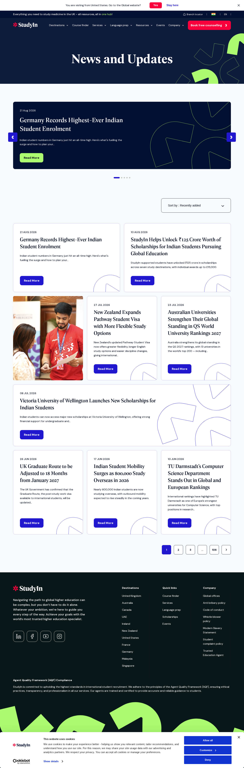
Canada (126, 610)
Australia (127, 603)
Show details (51, 761)
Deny (208, 759)
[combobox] (196, 205)
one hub (107, 14)
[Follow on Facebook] (32, 636)
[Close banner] (239, 737)
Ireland (126, 624)
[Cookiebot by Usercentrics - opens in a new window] (21, 761)
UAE (124, 617)
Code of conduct (213, 610)
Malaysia (127, 658)
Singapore (128, 665)
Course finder (80, 25)
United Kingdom (131, 596)
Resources (142, 25)
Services (97, 25)
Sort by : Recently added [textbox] (184, 205)
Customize (206, 750)
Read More (31, 158)
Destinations (57, 25)
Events (161, 25)
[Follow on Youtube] (45, 636)
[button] (117, 177)
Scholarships (170, 617)
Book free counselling (206, 25)
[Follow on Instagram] (59, 636)
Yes (155, 5)
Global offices (211, 596)
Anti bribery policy (214, 603)
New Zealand (129, 631)
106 (214, 550)
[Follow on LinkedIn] (18, 636)
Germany (127, 651)
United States (130, 638)
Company (174, 25)
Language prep (119, 25)
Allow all (208, 740)
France (126, 644)
